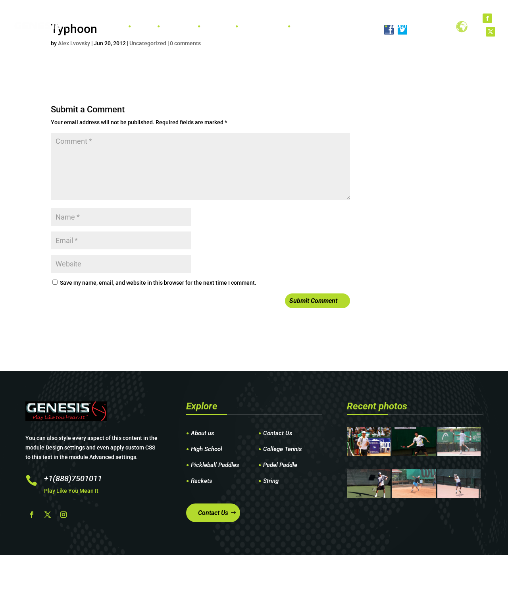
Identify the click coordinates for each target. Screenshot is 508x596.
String (271, 481)
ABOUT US (402, 26)
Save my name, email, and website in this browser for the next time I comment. (158, 283)
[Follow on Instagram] (63, 514)
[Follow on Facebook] (487, 18)
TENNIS (171, 26)
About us (202, 433)
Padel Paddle (280, 465)
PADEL (210, 26)
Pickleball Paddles (215, 465)
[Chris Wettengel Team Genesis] (413, 454)
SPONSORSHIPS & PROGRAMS (330, 26)
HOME (140, 26)
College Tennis (282, 449)
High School (206, 449)
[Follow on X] (490, 32)
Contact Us (277, 433)
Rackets (201, 481)
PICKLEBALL (255, 26)
